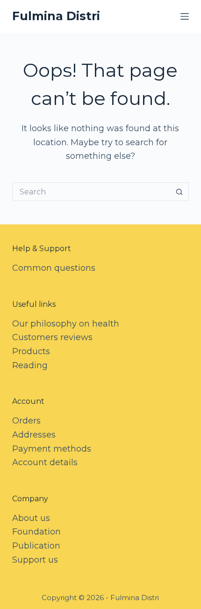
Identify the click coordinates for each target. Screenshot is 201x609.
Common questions (53, 268)
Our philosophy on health (65, 324)
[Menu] (184, 16)
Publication (36, 546)
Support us (35, 560)
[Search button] (179, 191)
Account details (45, 462)
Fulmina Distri (56, 16)
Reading (30, 365)
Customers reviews (52, 337)
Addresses (34, 435)
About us (31, 518)
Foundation (36, 532)
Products (31, 351)
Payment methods (51, 449)
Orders (26, 421)
